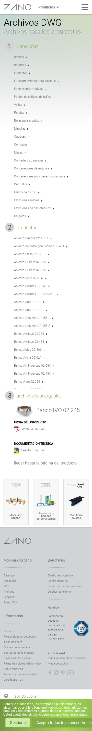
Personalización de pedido (20, 636)
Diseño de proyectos (60, 575)
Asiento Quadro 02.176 (30, 262)
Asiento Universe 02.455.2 (32, 326)
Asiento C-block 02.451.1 (31, 238)
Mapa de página (58, 663)
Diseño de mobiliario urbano (65, 586)
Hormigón (54, 607)
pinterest (63, 672)
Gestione (18, 722)
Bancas (19, 57)
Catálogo (9, 575)
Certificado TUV (13, 679)
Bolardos (20, 65)
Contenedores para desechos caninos (39, 176)
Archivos (9, 591)
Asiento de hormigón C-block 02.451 (39, 246)
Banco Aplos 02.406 (28, 350)
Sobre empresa (13, 669)
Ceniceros (21, 144)
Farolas (19, 113)
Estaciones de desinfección (32, 208)
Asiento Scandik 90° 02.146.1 (34, 294)
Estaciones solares (26, 200)
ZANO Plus (56, 560)
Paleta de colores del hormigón (23, 663)
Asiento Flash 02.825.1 (30, 254)
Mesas (18, 152)
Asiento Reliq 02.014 (28, 278)
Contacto (9, 631)
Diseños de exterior (60, 591)
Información (13, 616)
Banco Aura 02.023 (27, 381)
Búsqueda (10, 581)
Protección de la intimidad (20, 674)
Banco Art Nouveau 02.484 (32, 373)
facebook (50, 672)
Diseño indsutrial (58, 581)
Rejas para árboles (26, 120)
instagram (56, 672)
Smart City (10, 602)
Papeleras (20, 73)
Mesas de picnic (25, 192)
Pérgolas (20, 216)
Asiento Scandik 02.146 (30, 286)
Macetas (19, 128)
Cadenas (20, 136)
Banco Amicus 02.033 (29, 334)
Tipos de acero (13, 642)
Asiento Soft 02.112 (27, 302)
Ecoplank (9, 597)
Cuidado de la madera (17, 658)
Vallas (18, 105)
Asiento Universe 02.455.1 (32, 318)
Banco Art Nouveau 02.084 (32, 365)
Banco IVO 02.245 (32, 429)
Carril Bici (20, 184)
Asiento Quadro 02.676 (30, 270)
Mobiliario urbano (18, 560)
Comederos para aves (28, 160)
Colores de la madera (17, 647)
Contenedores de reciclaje (31, 168)
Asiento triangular (32, 450)
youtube (70, 672)
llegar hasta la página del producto (45, 463)
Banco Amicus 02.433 (29, 342)
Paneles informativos (28, 89)
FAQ (6, 586)
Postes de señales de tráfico (33, 97)
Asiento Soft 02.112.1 (29, 310)
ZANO (17, 7)
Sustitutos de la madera (19, 652)
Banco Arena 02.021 (28, 357)
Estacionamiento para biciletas (35, 81)
